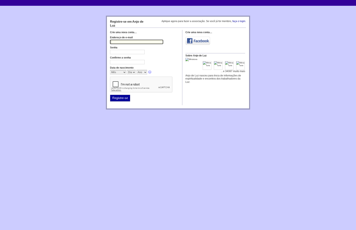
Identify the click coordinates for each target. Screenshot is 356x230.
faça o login (238, 21)
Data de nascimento (122, 67)
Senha (113, 47)
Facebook (197, 41)
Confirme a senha (120, 57)
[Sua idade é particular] (150, 72)
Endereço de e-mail (121, 37)
